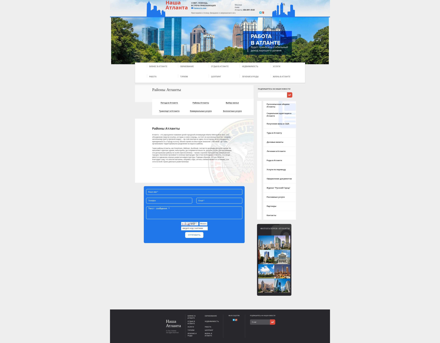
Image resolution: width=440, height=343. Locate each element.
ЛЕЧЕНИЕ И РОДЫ (250, 76)
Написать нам (200, 8)
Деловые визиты (275, 142)
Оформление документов (279, 178)
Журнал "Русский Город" (278, 188)
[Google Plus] (263, 13)
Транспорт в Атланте (169, 111)
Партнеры (271, 206)
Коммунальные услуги (201, 111)
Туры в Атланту (274, 133)
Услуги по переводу (276, 169)
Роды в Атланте (274, 160)
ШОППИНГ (216, 76)
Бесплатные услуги (232, 111)
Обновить (203, 224)
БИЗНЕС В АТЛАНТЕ (158, 66)
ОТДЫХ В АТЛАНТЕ (219, 66)
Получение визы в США (278, 123)
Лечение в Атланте (276, 151)
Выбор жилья (232, 103)
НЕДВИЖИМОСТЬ (250, 66)
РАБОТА (152, 76)
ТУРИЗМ (184, 76)
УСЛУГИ (276, 66)
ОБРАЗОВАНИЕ (187, 66)
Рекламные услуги (276, 197)
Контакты (271, 215)
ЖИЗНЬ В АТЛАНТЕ (281, 76)
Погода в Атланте (169, 103)
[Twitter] (260, 13)
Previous (117, 41)
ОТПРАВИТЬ (194, 235)
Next (323, 41)
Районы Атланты (201, 103)
